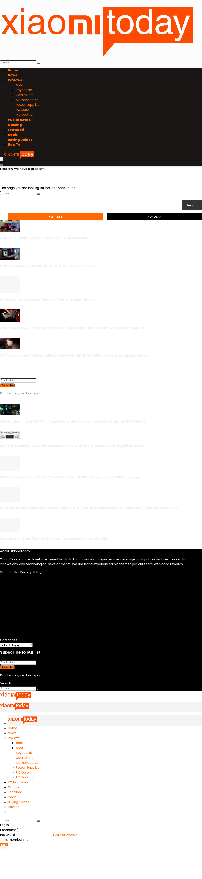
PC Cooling (24, 114)
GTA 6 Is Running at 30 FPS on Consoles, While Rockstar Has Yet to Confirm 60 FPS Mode (72, 421)
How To (14, 144)
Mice (19, 85)
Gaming (15, 125)
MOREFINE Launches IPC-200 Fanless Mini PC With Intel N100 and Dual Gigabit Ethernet (72, 445)
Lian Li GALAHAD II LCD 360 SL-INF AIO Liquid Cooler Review (48, 266)
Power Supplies (27, 104)
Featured (16, 130)
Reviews (15, 80)
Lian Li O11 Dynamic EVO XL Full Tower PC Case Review (44, 238)
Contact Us (9, 572)
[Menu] (1, 159)
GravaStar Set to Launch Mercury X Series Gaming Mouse (47, 299)
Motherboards (27, 100)
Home (13, 70)
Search (5, 198)
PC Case (22, 109)
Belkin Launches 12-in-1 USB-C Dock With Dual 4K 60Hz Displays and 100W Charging (69, 477)
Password (7, 834)
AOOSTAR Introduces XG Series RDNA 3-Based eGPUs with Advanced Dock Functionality (73, 328)
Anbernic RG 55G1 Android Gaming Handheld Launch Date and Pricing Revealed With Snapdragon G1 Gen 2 (89, 508)
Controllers (24, 95)
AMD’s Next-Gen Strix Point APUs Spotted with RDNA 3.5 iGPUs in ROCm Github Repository (74, 355)
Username (8, 830)
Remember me (16, 839)
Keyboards (24, 90)
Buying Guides (20, 139)
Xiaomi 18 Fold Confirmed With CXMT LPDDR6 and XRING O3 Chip (53, 538)
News (12, 75)
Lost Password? (65, 834)
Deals (13, 134)
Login (4, 844)
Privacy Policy (30, 572)
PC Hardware (19, 120)
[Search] (38, 63)
